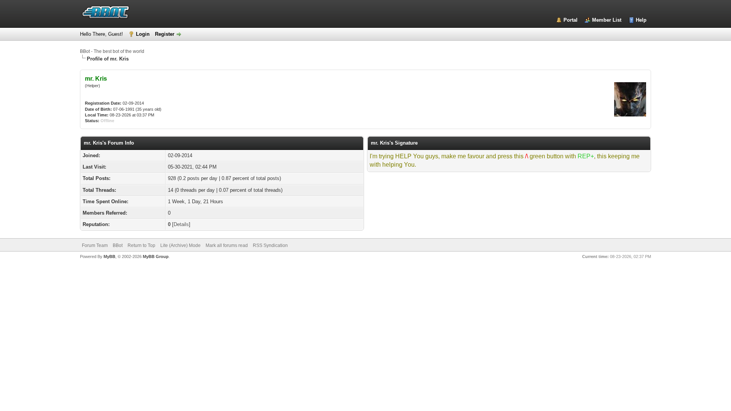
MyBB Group (156, 256)
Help (641, 20)
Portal (570, 20)
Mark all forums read (227, 245)
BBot (118, 245)
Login (143, 34)
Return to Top (141, 245)
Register (164, 34)
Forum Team (95, 245)
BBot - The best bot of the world (112, 51)
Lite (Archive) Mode (180, 245)
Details (181, 224)
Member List (606, 20)
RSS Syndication (270, 245)
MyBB (109, 256)
